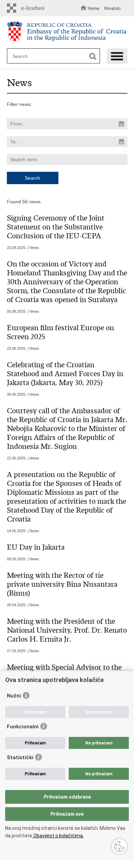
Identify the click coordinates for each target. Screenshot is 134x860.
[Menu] (117, 56)
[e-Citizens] (27, 8)
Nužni (14, 696)
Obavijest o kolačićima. (58, 835)
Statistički (20, 757)
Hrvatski (112, 8)
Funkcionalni (22, 727)
